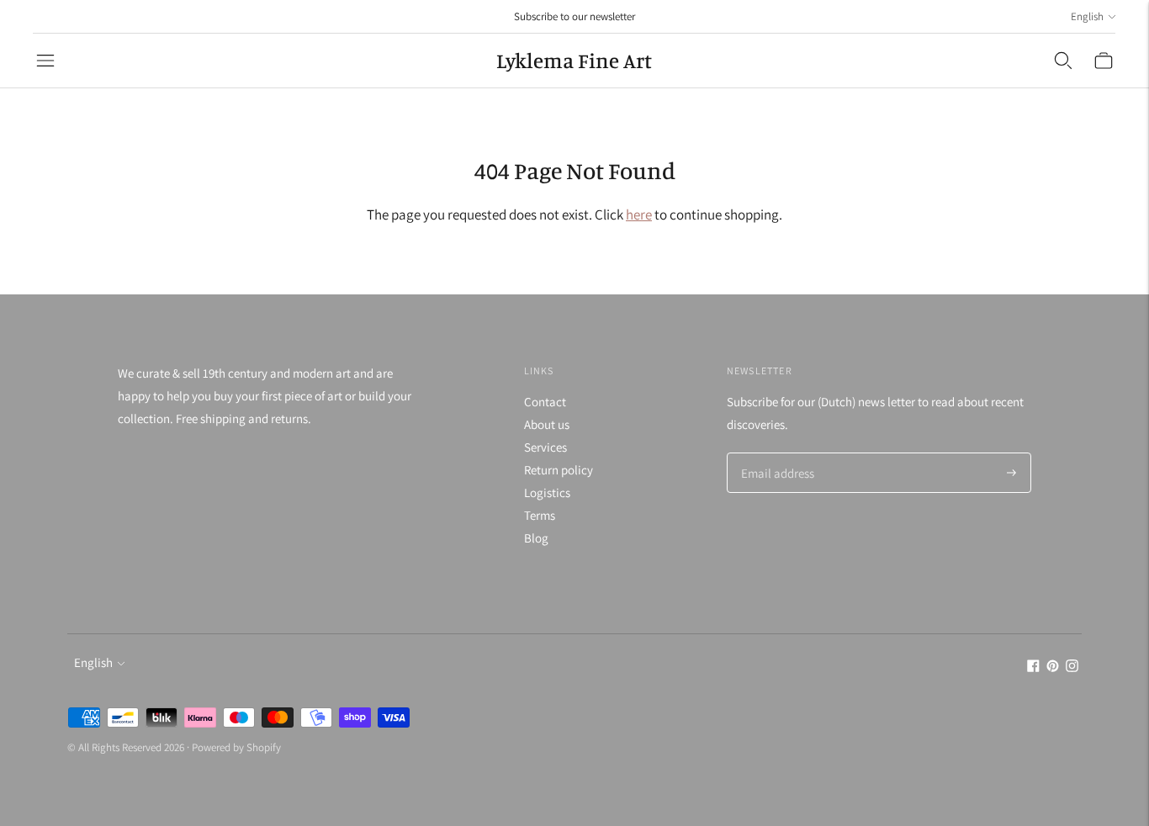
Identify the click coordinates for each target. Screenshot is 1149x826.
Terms (539, 515)
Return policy (558, 470)
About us (546, 424)
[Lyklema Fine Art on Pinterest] (1052, 667)
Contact (545, 402)
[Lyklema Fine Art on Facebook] (1033, 667)
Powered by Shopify (236, 747)
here (639, 214)
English (1087, 16)
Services (545, 447)
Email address (775, 454)
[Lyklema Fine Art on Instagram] (1072, 667)
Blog (536, 538)
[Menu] (45, 60)
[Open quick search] (1063, 60)
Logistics (547, 492)
